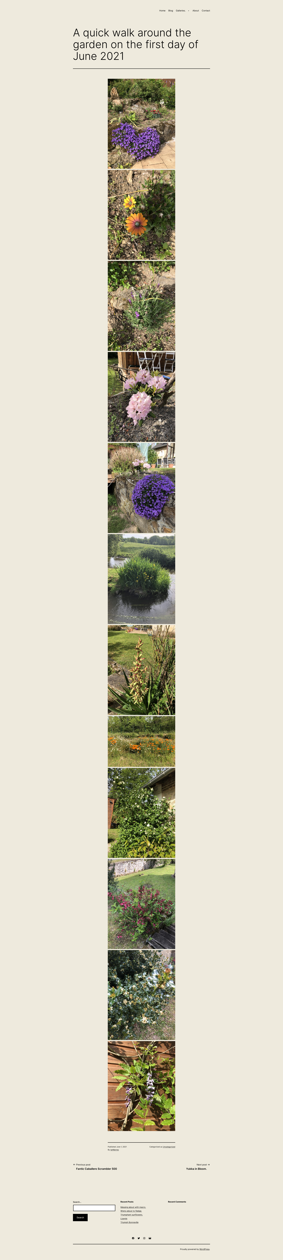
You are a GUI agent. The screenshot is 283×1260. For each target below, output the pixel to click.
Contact (206, 10)
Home (162, 10)
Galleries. (181, 10)
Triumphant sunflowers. (131, 1215)
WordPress (204, 1249)
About (196, 10)
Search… (77, 1202)
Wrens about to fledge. (131, 1211)
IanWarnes (114, 1150)
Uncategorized (169, 1147)
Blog (170, 10)
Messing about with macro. (133, 1207)
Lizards (123, 1218)
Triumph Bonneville (129, 1222)
